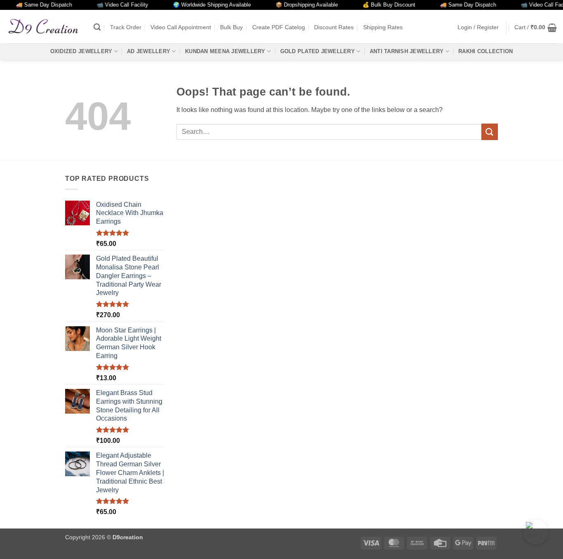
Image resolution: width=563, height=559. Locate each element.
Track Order (125, 27)
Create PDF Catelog (278, 27)
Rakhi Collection (485, 51)
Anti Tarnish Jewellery (407, 51)
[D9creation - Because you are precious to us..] (43, 26)
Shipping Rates (383, 27)
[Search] (97, 27)
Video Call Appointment (180, 27)
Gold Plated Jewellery (317, 51)
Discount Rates (334, 27)
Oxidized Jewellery (81, 51)
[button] (478, 27)
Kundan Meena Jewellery (225, 51)
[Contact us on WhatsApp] (535, 531)
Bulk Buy (231, 27)
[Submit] (489, 132)
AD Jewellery (148, 51)
